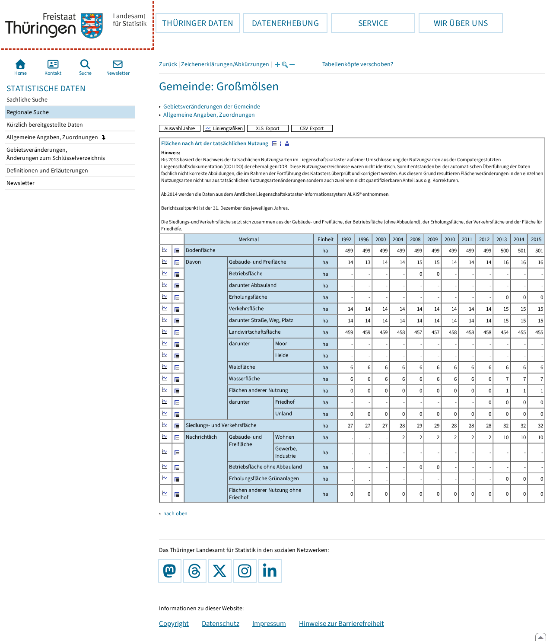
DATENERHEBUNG (281, 23)
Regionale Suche (27, 112)
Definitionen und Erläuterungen (46, 170)
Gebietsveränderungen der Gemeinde (211, 106)
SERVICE (359, 23)
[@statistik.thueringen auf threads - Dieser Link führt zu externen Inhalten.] (196, 571)
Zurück (168, 64)
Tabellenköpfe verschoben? (357, 64)
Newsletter (20, 183)
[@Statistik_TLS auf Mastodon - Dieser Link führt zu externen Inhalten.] (171, 571)
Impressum (269, 623)
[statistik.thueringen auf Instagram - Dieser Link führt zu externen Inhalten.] (246, 571)
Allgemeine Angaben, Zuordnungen (53, 137)
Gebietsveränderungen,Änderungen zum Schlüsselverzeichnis (55, 154)
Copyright (174, 623)
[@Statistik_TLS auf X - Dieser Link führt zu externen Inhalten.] (221, 571)
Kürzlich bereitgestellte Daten (44, 125)
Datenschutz (220, 623)
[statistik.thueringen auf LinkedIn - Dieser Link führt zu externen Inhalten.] (271, 571)
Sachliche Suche (26, 100)
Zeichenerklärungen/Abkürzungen (225, 64)
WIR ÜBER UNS (453, 23)
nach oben (175, 513)
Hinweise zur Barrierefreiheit (341, 623)
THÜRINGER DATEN (194, 23)
